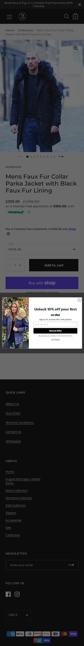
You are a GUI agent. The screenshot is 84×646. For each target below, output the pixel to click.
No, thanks (55, 339)
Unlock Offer (55, 330)
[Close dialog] (79, 300)
